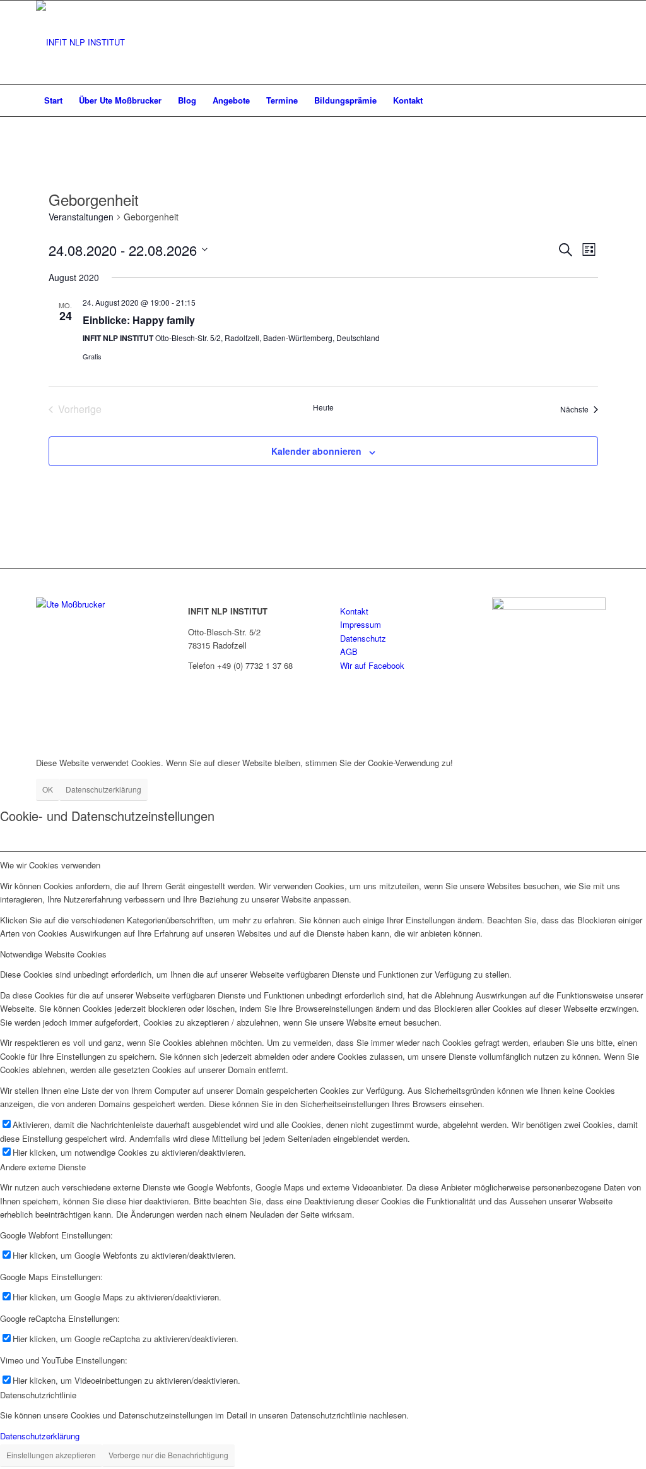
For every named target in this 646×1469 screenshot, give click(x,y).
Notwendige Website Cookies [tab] (53, 954)
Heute (323, 407)
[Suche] (602, 100)
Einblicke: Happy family (139, 320)
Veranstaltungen (81, 217)
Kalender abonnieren (316, 451)
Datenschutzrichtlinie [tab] (38, 1395)
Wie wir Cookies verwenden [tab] (50, 865)
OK (47, 789)
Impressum (360, 624)
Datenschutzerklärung (103, 789)
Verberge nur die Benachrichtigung (168, 1454)
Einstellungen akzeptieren (51, 1454)
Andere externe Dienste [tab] (43, 1167)
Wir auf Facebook (372, 665)
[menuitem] (53, 100)
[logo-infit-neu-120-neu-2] (80, 42)
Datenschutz (363, 638)
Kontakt (354, 611)
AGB (349, 651)
